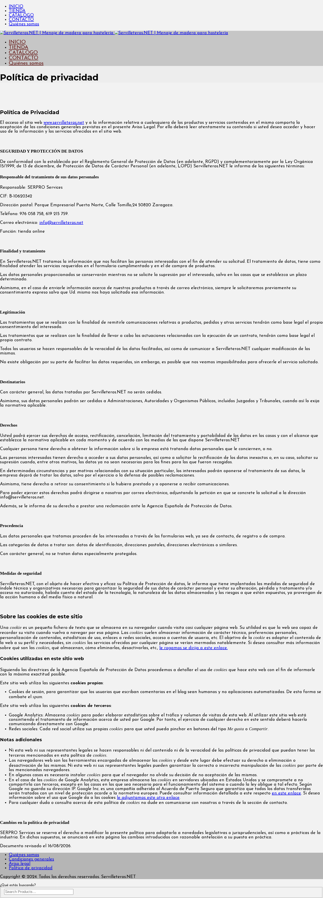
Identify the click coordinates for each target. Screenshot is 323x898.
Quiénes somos (24, 24)
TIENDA (17, 11)
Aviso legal (19, 863)
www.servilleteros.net (64, 122)
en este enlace (286, 793)
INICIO (16, 6)
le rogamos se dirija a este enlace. (193, 648)
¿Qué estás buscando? (18, 885)
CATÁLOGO (21, 15)
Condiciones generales (31, 859)
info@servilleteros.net (61, 223)
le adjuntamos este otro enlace (148, 798)
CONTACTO (21, 20)
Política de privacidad (31, 868)
